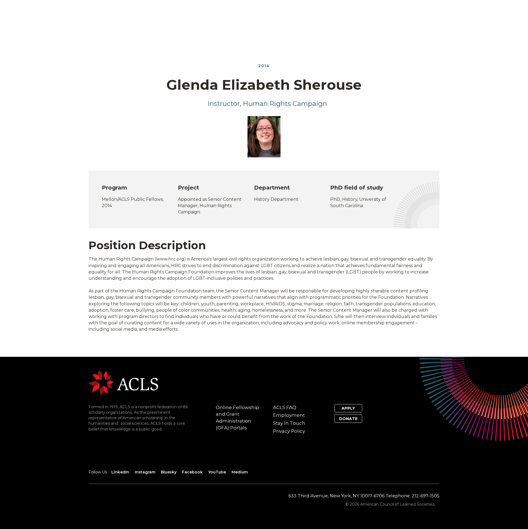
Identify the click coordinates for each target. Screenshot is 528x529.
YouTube (217, 472)
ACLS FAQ (284, 407)
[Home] (123, 382)
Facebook (192, 472)
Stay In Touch (289, 423)
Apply (348, 408)
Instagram (145, 472)
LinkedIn (120, 472)
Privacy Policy (289, 431)
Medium (240, 472)
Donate (348, 418)
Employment (289, 415)
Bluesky (169, 472)
